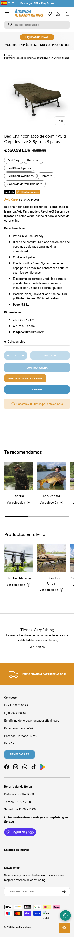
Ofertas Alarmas (18, 578)
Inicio (7, 55)
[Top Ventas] (51, 476)
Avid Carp (13, 160)
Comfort (46, 176)
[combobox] (37, 25)
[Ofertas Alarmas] (18, 558)
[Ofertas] (18, 476)
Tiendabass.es (19, 754)
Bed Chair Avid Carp (20, 176)
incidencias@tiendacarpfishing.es (36, 720)
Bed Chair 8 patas (19, 168)
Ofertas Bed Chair (51, 580)
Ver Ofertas (37, 647)
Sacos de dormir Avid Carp (24, 184)
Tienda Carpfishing (21, 927)
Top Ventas (51, 496)
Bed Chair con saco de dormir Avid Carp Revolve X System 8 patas (36, 57)
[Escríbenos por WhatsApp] (65, 915)
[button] (67, 13)
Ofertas (18, 496)
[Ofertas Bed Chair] (51, 558)
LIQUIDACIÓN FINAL (37, 37)
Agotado (50, 355)
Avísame (37, 389)
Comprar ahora (37, 367)
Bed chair (33, 160)
